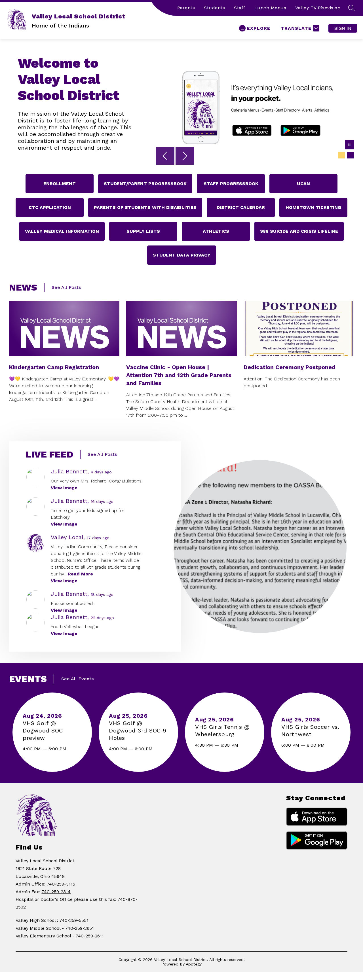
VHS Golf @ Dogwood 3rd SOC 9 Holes (137, 731)
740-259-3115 (61, 884)
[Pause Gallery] (349, 145)
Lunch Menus (270, 7)
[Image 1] (341, 155)
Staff (239, 7)
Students (214, 7)
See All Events (77, 678)
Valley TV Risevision (317, 7)
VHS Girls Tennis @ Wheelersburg (222, 730)
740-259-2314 (56, 891)
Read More (80, 574)
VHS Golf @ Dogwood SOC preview (43, 731)
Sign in (342, 28)
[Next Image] (185, 156)
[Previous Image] (165, 156)
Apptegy (194, 964)
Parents (186, 7)
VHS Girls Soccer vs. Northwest (310, 730)
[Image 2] (350, 155)
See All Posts (66, 287)
